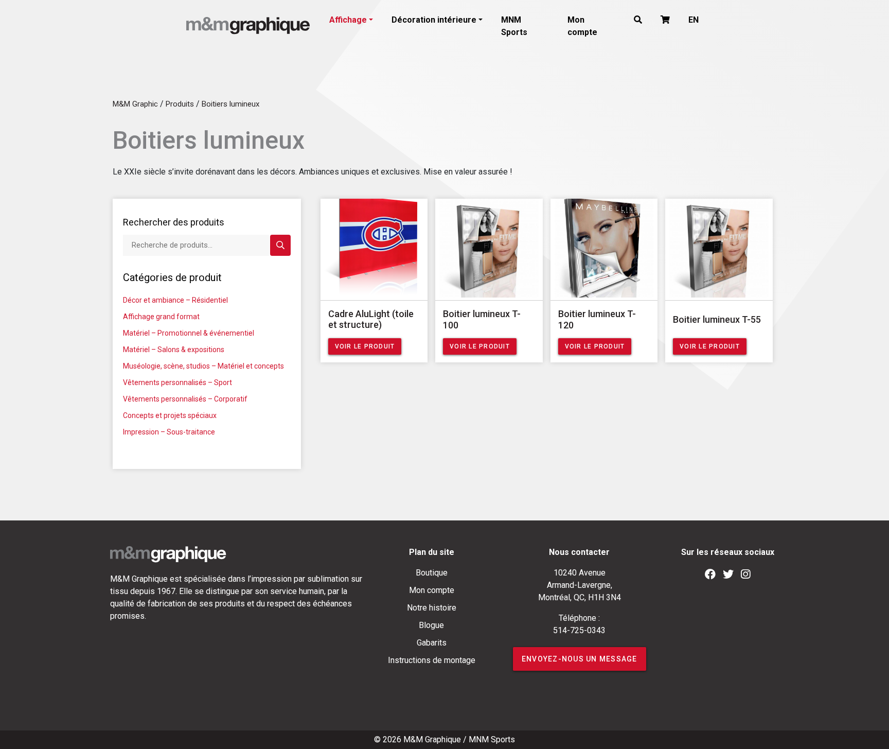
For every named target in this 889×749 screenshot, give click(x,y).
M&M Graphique (432, 739)
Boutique (432, 573)
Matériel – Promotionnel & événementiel (188, 333)
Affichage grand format (161, 316)
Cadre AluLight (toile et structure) (371, 319)
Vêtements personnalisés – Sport (177, 382)
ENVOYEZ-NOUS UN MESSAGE (579, 659)
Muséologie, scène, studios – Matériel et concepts (203, 366)
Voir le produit (365, 346)
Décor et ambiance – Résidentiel (175, 300)
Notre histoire (431, 608)
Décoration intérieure (434, 20)
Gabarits (432, 643)
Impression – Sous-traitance (169, 432)
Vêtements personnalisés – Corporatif (185, 399)
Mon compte (582, 26)
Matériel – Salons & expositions (173, 349)
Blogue (431, 625)
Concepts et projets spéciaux (170, 415)
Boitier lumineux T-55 (717, 319)
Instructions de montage (431, 660)
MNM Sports (514, 26)
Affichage (348, 20)
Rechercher (280, 245)
